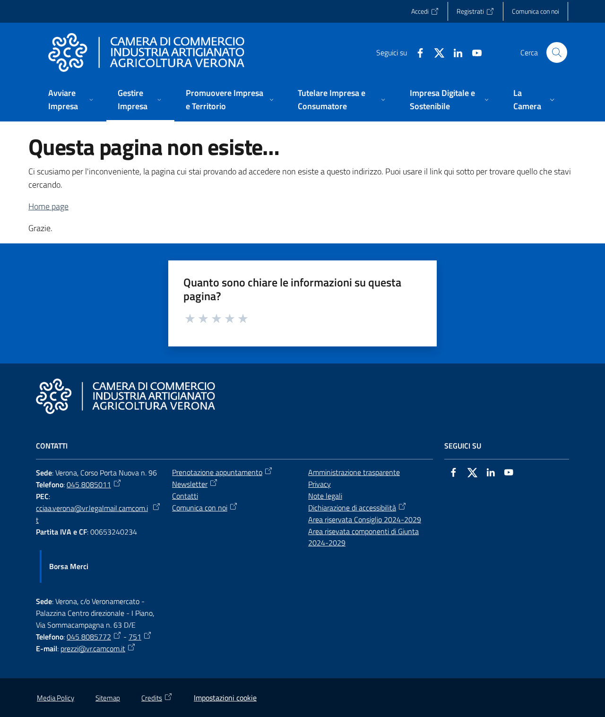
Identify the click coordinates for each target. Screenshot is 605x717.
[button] (556, 52)
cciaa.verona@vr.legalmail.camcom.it (92, 514)
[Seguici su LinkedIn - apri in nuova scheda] (454, 52)
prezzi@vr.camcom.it (92, 648)
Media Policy (55, 697)
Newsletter (189, 484)
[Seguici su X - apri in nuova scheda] (435, 52)
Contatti (185, 495)
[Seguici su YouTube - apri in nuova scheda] (473, 52)
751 (135, 636)
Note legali (325, 495)
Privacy (319, 484)
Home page (48, 206)
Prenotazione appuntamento (217, 472)
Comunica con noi (199, 507)
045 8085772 (89, 636)
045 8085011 (89, 484)
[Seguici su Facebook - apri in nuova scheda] (416, 52)
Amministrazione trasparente (354, 472)
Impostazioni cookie (225, 697)
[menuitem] (71, 100)
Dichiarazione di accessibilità (352, 507)
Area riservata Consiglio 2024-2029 (364, 519)
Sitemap (107, 697)
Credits (151, 697)
